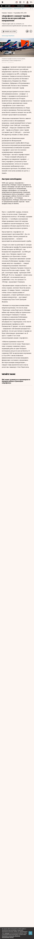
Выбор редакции (7, 8)
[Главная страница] (2, 2)
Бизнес (10, 13)
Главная (4, 13)
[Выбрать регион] (24, 2)
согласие (7, 933)
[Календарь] (16, 2)
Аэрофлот (6, 67)
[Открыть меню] (31, 2)
